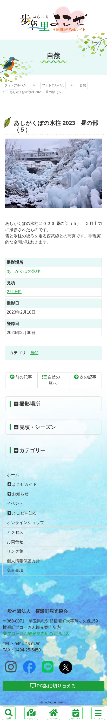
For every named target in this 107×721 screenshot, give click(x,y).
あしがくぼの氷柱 (23, 271)
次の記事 (88, 377)
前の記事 (23, 377)
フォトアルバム (54, 19)
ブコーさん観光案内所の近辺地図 (38, 633)
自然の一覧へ (56, 380)
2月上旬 (14, 292)
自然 (83, 85)
